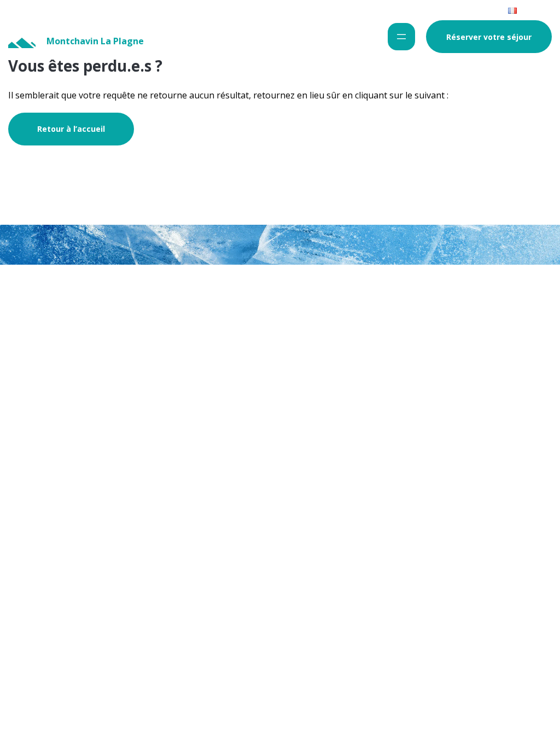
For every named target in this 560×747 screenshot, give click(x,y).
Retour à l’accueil (71, 129)
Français (531, 10)
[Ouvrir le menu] (401, 36)
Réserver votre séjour (489, 37)
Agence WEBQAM (516, 284)
